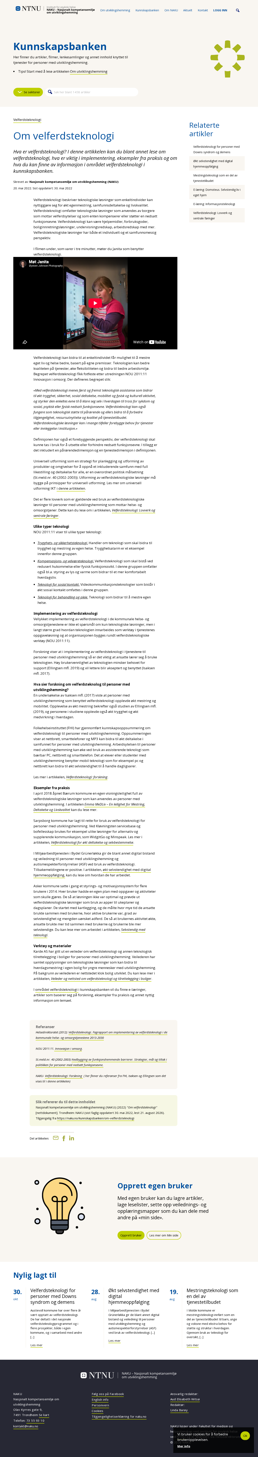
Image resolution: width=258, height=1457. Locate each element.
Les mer (36, 1345)
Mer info (183, 1446)
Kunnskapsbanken (147, 10)
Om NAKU (171, 10)
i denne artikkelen (71, 488)
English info (100, 1399)
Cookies (97, 1411)
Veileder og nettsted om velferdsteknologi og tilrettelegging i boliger (101, 978)
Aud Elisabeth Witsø (185, 1399)
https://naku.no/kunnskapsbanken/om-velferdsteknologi (95, 1118)
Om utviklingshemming (115, 10)
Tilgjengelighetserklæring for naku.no (119, 1416)
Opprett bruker (131, 1235)
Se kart (44, 1415)
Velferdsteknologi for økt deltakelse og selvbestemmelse (92, 842)
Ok (245, 1436)
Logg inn (220, 10)
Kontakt (203, 10)
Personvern (100, 1405)
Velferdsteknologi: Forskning (64, 1076)
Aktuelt (187, 10)
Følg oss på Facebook (108, 1394)
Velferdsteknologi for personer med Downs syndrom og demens (53, 1296)
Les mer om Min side (163, 1235)
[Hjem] (55, 10)
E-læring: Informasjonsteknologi (214, 204)
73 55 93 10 (35, 1420)
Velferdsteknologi (27, 119)
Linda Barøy (179, 1410)
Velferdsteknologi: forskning (86, 777)
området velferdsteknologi (56, 989)
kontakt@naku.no (25, 1426)
